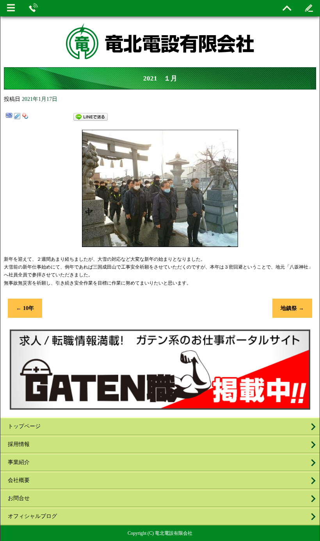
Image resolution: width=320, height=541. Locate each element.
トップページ (24, 426)
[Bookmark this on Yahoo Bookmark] (25, 117)
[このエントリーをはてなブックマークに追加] (9, 117)
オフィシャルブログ (32, 516)
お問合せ (19, 498)
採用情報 (19, 444)
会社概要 (19, 480)
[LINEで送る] (90, 117)
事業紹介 (19, 462)
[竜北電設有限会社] (160, 46)
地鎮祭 (292, 308)
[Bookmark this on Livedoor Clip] (17, 117)
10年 (25, 308)
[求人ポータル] (160, 406)
